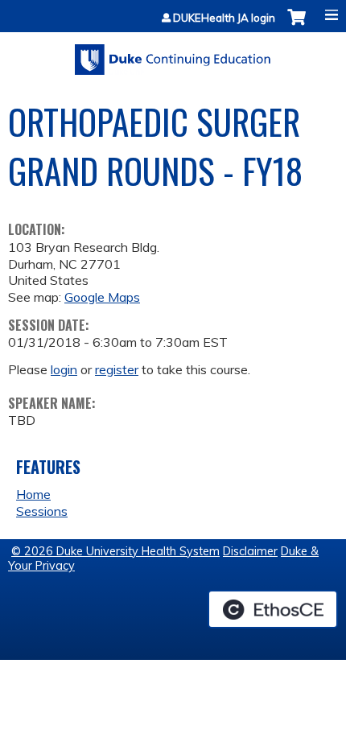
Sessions (42, 511)
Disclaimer (250, 551)
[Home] (173, 54)
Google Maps (102, 297)
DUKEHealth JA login (224, 18)
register (116, 369)
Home (33, 494)
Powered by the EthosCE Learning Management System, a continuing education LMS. (273, 609)
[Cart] (296, 25)
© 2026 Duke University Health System (115, 551)
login (64, 369)
